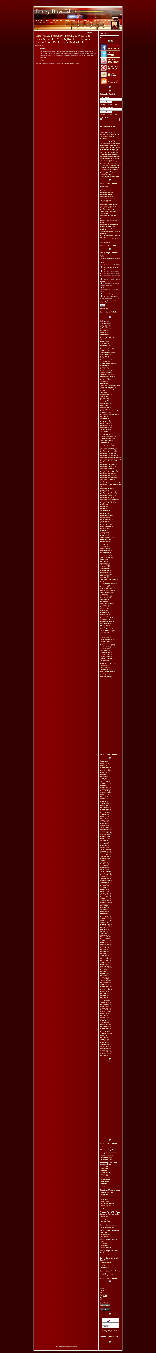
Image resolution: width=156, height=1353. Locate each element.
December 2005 (104, 1050)
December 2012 (104, 896)
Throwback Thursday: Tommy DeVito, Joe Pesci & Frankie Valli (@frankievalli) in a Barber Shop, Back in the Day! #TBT (62, 39)
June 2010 (103, 951)
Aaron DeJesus (104, 323)
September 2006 (105, 1033)
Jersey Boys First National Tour (109, 461)
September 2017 (105, 792)
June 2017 (103, 798)
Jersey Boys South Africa (107, 493)
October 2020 (104, 769)
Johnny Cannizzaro (105, 519)
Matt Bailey (103, 545)
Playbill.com (104, 1194)
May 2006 (103, 1041)
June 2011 (103, 929)
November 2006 (104, 1030)
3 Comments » (39, 63)
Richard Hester (104, 597)
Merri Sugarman (104, 552)
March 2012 (103, 913)
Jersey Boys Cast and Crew (108, 198)
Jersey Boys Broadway (107, 451)
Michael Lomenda (105, 557)
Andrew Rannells (105, 325)
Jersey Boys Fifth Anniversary (109, 459)
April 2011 (103, 933)
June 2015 (103, 842)
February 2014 (104, 871)
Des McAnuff (104, 637)
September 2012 (105, 902)
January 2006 (104, 1048)
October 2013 (104, 878)
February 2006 (104, 1046)
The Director (103, 635)
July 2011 (103, 927)
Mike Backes (104, 561)
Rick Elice (104, 632)
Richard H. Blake (105, 596)
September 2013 (105, 880)
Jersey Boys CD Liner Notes (108, 209)
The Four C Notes (105, 641)
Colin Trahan (103, 358)
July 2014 (103, 862)
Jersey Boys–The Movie (107, 503)
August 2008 (103, 991)
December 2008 (104, 984)
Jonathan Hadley (105, 524)
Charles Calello (104, 350)
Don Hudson (104, 1168)
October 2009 (104, 966)
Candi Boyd (103, 343)
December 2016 (104, 809)
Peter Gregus (104, 585)
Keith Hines (103, 535)
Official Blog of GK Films (108, 1275)
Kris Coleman (105, 1181)
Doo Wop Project (105, 370)
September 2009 (105, 968)
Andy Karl (103, 327)
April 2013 (103, 889)
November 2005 (104, 1052)
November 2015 (104, 833)
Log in (102, 1290)
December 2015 (104, 831)
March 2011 (103, 935)
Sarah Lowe (103, 616)
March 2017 (103, 803)
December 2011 (104, 918)
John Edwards (104, 510)
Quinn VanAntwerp (105, 592)
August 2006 (103, 1035)
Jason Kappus (104, 409)
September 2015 (105, 836)
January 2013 (104, 895)
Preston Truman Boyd (106, 590)
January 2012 (104, 916)
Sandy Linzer (104, 614)
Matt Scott (103, 546)
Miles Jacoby (104, 565)
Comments (104, 1294)
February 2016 (104, 827)
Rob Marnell (103, 601)
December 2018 (104, 783)
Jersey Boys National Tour (108, 471)
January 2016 (104, 829)
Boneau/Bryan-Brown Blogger (109, 1152)
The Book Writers (105, 628)
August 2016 (103, 816)
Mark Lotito (103, 543)
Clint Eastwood (104, 354)
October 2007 (104, 1010)
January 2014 (104, 873)
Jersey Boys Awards (106, 194)
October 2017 (104, 791)
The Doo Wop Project (106, 639)
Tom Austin (103, 660)
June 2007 (103, 1017)
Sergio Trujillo (104, 619)
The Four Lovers (105, 643)
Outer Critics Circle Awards (108, 579)
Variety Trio (103, 673)
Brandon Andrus (105, 336)
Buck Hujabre (104, 341)
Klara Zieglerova (105, 1179)
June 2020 (103, 774)
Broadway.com (105, 1197)
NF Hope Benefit (104, 568)
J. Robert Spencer (106, 200)
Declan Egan (103, 365)
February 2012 (104, 915)
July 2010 (103, 949)
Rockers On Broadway (107, 1203)
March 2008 (103, 1000)
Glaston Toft (103, 396)
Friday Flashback (105, 394)
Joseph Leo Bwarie (105, 526)
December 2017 (104, 787)
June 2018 (103, 785)
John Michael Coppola (106, 513)
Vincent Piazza (104, 674)
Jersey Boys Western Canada (109, 499)
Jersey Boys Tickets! (108, 183)
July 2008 (103, 993)
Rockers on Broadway (106, 603)
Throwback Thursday (106, 658)
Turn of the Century (105, 669)
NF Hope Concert (105, 570)
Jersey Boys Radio (106, 1157)
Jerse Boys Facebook (107, 1154)
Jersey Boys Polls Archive (108, 206)
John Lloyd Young (106, 440)
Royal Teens (103, 607)
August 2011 (103, 926)
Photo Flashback (105, 588)
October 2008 (104, 988)
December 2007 (104, 1006)
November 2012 (104, 898)
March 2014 (103, 869)
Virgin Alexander (105, 676)
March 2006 (103, 1044)
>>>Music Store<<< (108, 246)
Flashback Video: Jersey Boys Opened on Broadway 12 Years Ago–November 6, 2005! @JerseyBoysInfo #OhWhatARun (109, 173)
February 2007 (104, 1024)
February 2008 (104, 1002)
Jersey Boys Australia (106, 450)
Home (101, 189)
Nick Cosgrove (104, 572)
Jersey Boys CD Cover (106, 196)
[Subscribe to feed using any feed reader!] (110, 120)
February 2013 (104, 893)
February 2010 (104, 958)
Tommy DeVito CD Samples (108, 211)
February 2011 (104, 937)
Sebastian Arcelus (106, 445)
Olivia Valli (103, 577)
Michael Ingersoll (105, 555)
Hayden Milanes (104, 401)
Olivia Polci (103, 576)
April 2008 (103, 999)
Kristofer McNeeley (105, 537)
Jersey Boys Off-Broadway (108, 477)
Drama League (105, 1201)
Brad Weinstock (104, 334)
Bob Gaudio (104, 647)
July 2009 (103, 971)
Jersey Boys (103, 427)
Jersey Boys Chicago (106, 453)
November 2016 (104, 811)
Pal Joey (102, 581)
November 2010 (104, 942)
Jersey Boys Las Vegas (107, 464)
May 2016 (103, 822)
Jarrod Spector (104, 407)
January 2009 (104, 982)
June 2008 (103, 995)
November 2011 (104, 920)
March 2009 (103, 979)
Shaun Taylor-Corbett (106, 621)
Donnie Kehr (103, 369)
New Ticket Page (105, 242)
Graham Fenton (104, 398)
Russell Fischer (104, 608)
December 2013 (104, 875)
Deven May (103, 367)
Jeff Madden (103, 420)
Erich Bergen (104, 383)
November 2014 (104, 854)
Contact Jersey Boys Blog (107, 226)
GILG (102, 1218)
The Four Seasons (105, 645)
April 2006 (103, 1042)
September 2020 (105, 770)
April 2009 (103, 977)
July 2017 (103, 796)
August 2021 (103, 763)
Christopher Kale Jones (107, 352)
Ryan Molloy (103, 612)
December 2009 (104, 962)
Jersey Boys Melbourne (107, 470)
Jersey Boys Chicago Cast (108, 455)
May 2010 (103, 953)
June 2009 (103, 973)
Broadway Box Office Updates (109, 338)
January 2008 (104, 1004)
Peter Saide (103, 586)
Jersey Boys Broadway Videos (109, 224)
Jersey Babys (105, 1219)
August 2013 (103, 882)
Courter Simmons (105, 359)
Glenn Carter (104, 1243)
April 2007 (103, 1021)
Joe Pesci (66, 63)
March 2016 (103, 825)
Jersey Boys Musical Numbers (109, 204)
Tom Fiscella (103, 662)
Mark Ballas (103, 541)
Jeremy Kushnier (105, 423)
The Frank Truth (105, 1221)
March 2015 (103, 847)
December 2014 (104, 853)
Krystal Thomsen (105, 539)
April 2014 (103, 867)
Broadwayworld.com (107, 1192)
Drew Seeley (103, 380)
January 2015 (104, 851)
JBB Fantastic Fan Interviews (108, 414)
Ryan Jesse (103, 610)
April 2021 (103, 765)
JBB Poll (102, 416)
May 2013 (103, 887)
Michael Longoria (106, 444)
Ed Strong (103, 381)
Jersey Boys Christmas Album (109, 457)
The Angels (103, 627)
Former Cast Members (106, 387)
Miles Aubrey (104, 563)
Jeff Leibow (103, 418)
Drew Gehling (104, 378)
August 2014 (103, 860)
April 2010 (103, 955)
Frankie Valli (59, 63)
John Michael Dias (105, 515)
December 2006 (104, 1028)
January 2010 (104, 960)
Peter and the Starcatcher (107, 583)
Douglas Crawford (105, 372)
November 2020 (104, 767)
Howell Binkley (104, 403)
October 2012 (104, 900)
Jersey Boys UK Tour (106, 497)
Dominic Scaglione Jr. (107, 436)
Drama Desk (104, 1199)
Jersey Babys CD (105, 425)
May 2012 (103, 909)
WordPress (74, 1346)
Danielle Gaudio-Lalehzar (107, 363)
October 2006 (104, 1031)
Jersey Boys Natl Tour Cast (108, 215)
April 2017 (103, 802)
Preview (102, 104)
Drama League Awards (106, 376)
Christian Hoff (105, 429)
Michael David (104, 554)
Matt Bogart (104, 442)
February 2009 (104, 980)
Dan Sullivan (103, 361)
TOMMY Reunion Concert (107, 664)
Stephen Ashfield (106, 1247)
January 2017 (104, 807)
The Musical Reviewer (107, 1205)
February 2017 (104, 805)
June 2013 (103, 885)
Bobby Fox (103, 332)
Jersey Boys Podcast (106, 479)
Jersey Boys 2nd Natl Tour (108, 448)
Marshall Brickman (106, 631)
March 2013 (103, 891)
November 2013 (104, 876)
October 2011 (104, 922)
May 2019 (103, 780)
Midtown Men (104, 559)
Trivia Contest (104, 213)
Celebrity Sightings (105, 348)
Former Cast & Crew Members (109, 385)
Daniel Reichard (105, 433)
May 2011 (103, 931)
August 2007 (103, 1013)
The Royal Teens (105, 656)
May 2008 (103, 997)
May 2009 (103, 975)
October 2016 (104, 812)
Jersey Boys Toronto (106, 495)
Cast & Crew (103, 347)
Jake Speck (103, 405)
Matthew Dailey (104, 548)
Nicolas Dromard (105, 574)
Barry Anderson (104, 328)
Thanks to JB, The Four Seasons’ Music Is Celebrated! (109, 136)
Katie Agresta (104, 532)
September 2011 (105, 924)
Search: (103, 33)
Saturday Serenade (105, 618)
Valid (103, 1296)
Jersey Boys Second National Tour (110, 484)
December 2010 (104, 940)
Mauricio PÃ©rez (105, 550)
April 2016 (103, 823)
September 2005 (105, 1053)
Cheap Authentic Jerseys (107, 154)
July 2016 (103, 818)
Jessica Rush (104, 504)
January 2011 (104, 938)
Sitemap (102, 219)
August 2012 (103, 904)
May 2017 (103, 800)
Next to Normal (104, 566)
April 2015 (103, 845)
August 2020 (103, 772)
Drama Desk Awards (106, 374)
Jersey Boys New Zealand (108, 475)
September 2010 (105, 946)
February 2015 (104, 849)
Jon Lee (102, 523)
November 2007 (104, 1008)
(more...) (42, 60)
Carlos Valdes (104, 345)
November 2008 (104, 986)
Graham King (104, 400)
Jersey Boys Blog (55, 11)
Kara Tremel (103, 530)
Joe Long (102, 506)
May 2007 (103, 1019)
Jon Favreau (103, 521)
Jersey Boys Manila (106, 468)
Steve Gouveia (104, 623)
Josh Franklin (104, 528)
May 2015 (103, 843)
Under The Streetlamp (106, 671)
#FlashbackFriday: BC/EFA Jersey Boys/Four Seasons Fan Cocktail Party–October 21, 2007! (110, 158)
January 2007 (104, 1026)
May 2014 (103, 865)
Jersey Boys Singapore (107, 492)
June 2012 (103, 907)
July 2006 (103, 1037)
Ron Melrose (103, 605)
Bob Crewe (103, 330)
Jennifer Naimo (105, 202)
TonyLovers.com (105, 1208)
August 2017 (103, 794)
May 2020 (103, 776)
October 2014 (104, 856)
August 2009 (103, 969)
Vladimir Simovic (71, 1348)
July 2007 (103, 1015)
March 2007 (103, 1022)
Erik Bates (104, 1170)
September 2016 (105, 814)
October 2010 (104, 944)
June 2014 (103, 864)
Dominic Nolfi (104, 435)
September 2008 (105, 990)
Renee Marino (104, 594)
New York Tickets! (107, 127)
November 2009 (104, 964)
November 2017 (104, 789)
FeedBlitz (115, 104)
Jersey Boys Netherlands (107, 473)
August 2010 (103, 948)
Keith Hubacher (105, 1234)
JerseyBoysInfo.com (107, 1159)
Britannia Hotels (113, 1336)
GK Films (103, 1273)
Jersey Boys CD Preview (107, 208)
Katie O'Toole (104, 534)
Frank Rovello (104, 392)
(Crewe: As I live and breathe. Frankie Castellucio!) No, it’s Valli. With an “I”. (109, 289)
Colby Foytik (103, 356)
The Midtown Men (105, 654)
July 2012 (103, 906)
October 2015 (104, 834)
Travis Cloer (103, 667)
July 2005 (103, 1055)
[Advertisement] (110, 715)
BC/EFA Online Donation (108, 1196)
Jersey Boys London (106, 190)
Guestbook (103, 217)
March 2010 (103, 957)
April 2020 (103, 778)
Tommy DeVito (74, 63)
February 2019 (104, 781)
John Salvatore (104, 517)
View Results (104, 308)
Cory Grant (104, 431)
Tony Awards (104, 665)
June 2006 (103, 1039)
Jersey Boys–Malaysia (107, 501)
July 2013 (103, 884)
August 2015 (103, 838)
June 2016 (103, 820)
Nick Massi (104, 650)
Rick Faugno (103, 599)
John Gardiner (104, 512)
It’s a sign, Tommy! (107, 294)
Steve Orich (103, 625)
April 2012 (103, 911)
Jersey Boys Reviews (106, 192)
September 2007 (105, 1011)
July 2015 (103, 840)
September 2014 (105, 858)
